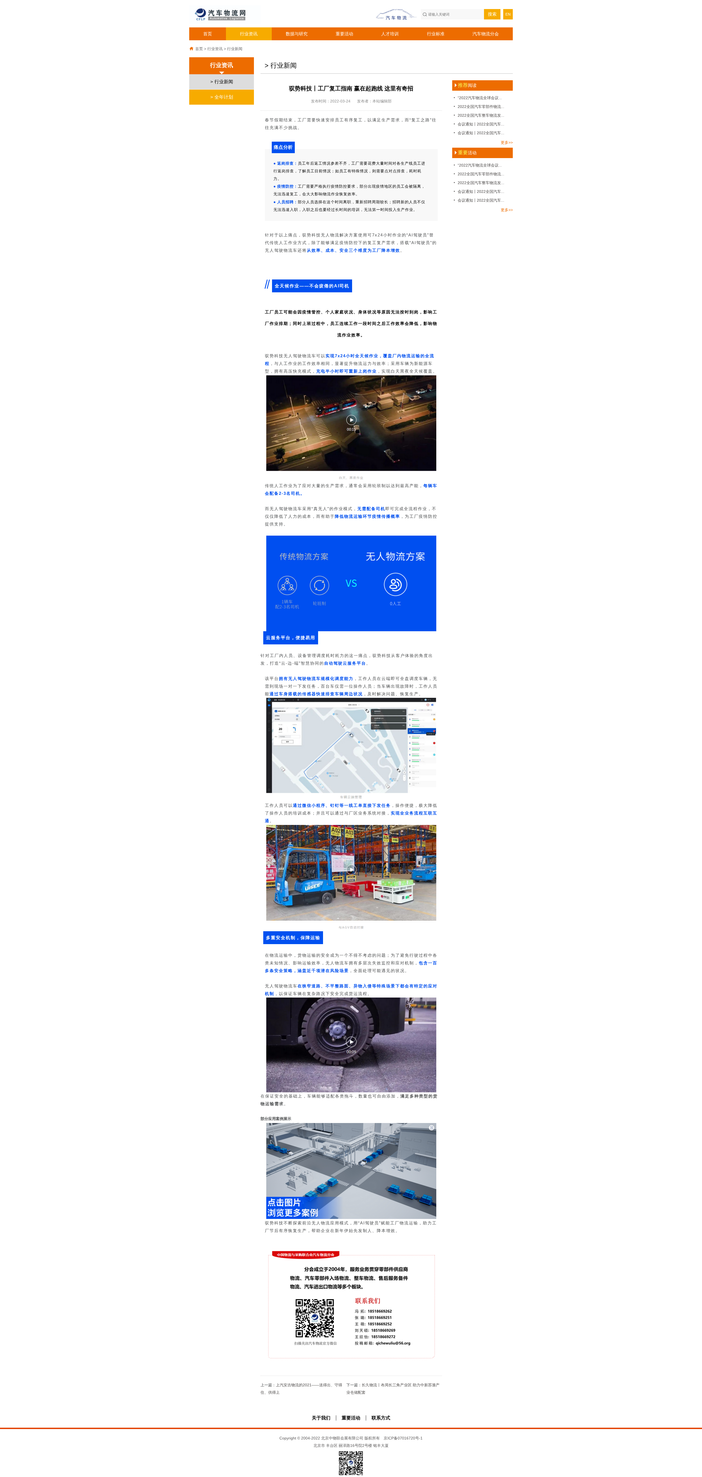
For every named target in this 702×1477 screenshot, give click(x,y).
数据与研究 (297, 34)
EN (508, 14)
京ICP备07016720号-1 (403, 1438)
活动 (465, 152)
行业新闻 (234, 49)
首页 (207, 34)
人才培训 (390, 34)
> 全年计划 (221, 97)
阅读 (465, 85)
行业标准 (436, 34)
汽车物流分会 (485, 34)
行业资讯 (248, 34)
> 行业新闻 (221, 81)
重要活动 (344, 34)
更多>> (507, 142)
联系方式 (381, 1418)
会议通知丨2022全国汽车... (478, 124)
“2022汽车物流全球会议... (477, 97)
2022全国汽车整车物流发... (478, 115)
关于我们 (321, 1418)
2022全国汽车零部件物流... (478, 106)
